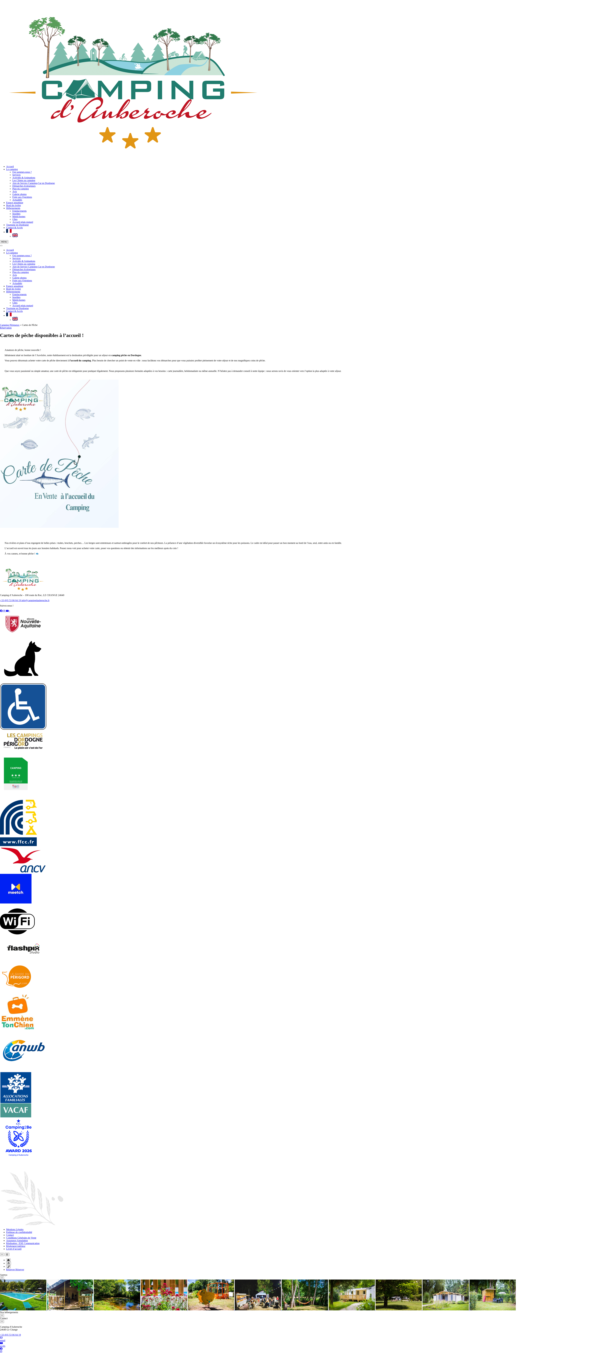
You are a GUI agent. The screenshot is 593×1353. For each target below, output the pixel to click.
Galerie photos (19, 194)
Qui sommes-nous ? (22, 172)
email (2, 1340)
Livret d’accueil (13, 1249)
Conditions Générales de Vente (21, 1237)
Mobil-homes (18, 216)
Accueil (10, 166)
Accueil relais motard (22, 222)
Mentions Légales (14, 1229)
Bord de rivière (13, 205)
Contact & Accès (14, 227)
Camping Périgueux (9, 325)
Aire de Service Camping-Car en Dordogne (33, 183)
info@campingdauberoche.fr (35, 600)
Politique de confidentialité (19, 1232)
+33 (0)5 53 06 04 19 (10, 600)
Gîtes (14, 219)
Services (16, 175)
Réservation (6, 327)
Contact (10, 1235)
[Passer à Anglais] (15, 236)
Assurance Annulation (17, 1240)
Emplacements (19, 211)
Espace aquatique (14, 202)
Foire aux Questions (22, 197)
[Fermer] (1, 245)
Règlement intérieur (15, 1246)
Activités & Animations (23, 177)
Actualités (17, 200)
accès (2, 1346)
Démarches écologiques (24, 186)
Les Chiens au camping (23, 180)
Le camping (12, 169)
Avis (14, 191)
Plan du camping (20, 188)
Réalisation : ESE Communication (23, 1243)
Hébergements (13, 208)
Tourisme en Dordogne (17, 225)
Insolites (16, 213)
